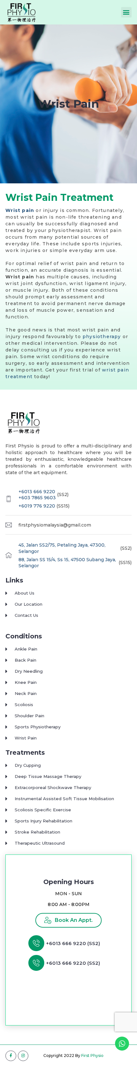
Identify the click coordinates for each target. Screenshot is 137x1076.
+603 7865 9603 (37, 498)
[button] (126, 12)
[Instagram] (23, 1056)
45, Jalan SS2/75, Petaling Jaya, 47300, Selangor (61, 548)
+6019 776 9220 (36, 506)
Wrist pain (19, 210)
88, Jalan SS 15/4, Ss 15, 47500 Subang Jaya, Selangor (67, 563)
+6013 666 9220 (36, 491)
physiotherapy (103, 336)
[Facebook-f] (10, 1056)
